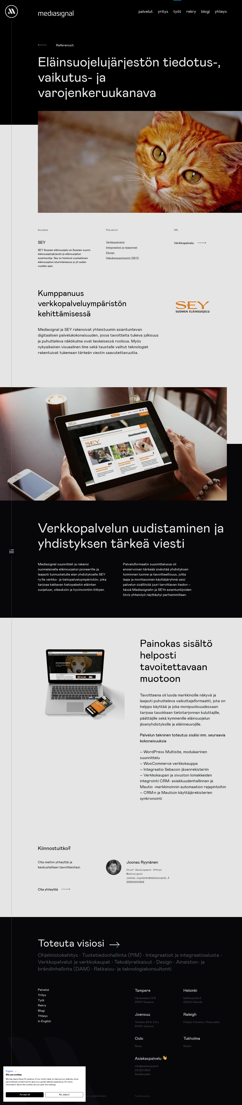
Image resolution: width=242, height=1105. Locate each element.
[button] (11, 1071)
